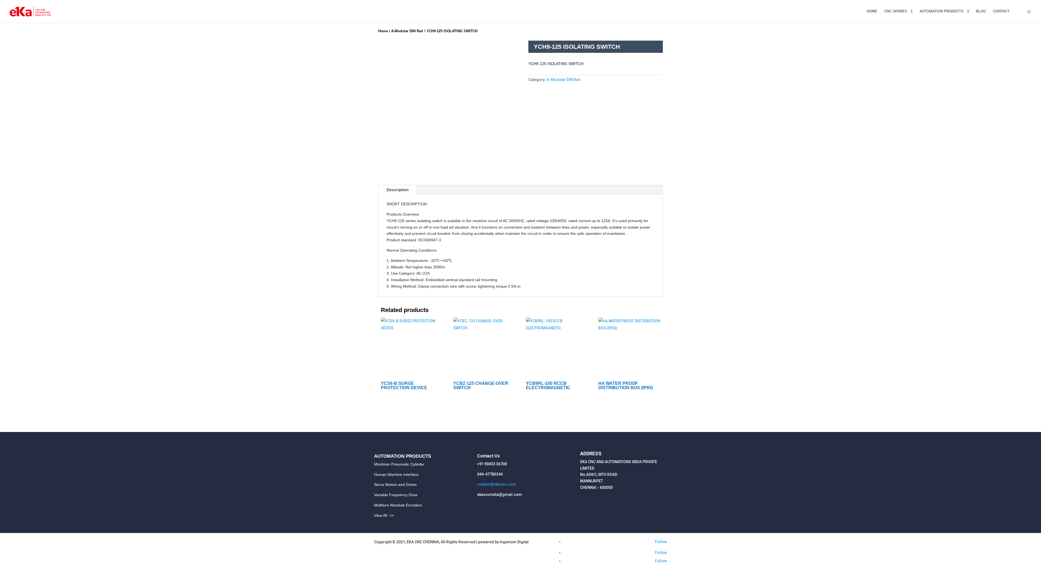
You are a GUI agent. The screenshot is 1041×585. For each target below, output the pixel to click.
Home (383, 31)
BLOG (981, 11)
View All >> (384, 515)
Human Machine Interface (396, 474)
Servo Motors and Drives (395, 484)
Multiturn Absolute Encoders (398, 505)
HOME (872, 11)
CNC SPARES (895, 11)
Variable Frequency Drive (395, 495)
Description (398, 189)
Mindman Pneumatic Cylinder (399, 464)
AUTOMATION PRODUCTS (941, 11)
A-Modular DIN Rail (407, 31)
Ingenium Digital (514, 542)
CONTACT (1001, 11)
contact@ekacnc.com (496, 484)
